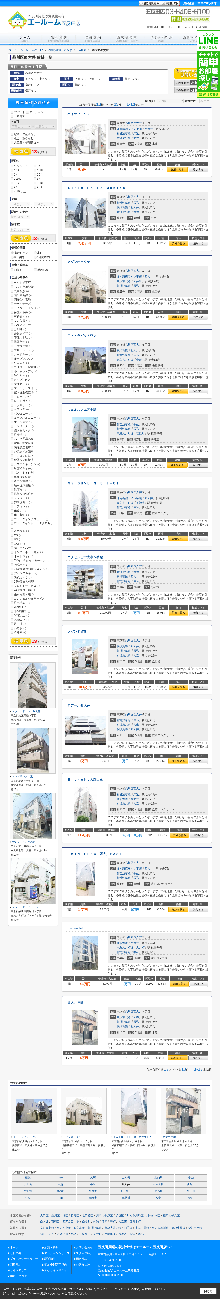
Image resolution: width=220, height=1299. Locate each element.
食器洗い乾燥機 (25, 460)
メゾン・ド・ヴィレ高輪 (26, 711)
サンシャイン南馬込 (23, 841)
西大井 (137, 123)
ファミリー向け (25, 388)
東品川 (158, 1191)
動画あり (43, 269)
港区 (65, 1215)
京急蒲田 (84, 1234)
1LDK (40, 170)
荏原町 (140, 433)
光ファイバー (24, 547)
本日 (40, 252)
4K (15, 187)
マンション (36, 112)
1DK (16, 170)
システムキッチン (27, 464)
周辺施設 (81, 1258)
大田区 (44, 1215)
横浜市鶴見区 (171, 1215)
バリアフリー (24, 324)
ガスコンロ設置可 (27, 367)
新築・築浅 (51, 1247)
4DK (39, 187)
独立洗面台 (23, 502)
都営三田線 (195, 1227)
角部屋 (20, 632)
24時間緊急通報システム (31, 569)
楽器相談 (21, 291)
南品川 (126, 1197)
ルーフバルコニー (27, 417)
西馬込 (122, 1234)
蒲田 (43, 1234)
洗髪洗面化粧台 (25, 493)
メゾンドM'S (76, 631)
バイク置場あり (25, 438)
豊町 (191, 1197)
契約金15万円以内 (55, 1264)
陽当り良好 (23, 295)
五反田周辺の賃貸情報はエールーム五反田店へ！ (136, 1247)
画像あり (19, 269)
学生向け (21, 375)
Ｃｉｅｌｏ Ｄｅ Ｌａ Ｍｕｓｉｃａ (96, 188)
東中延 (191, 1191)
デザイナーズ (24, 303)
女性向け (21, 384)
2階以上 (21, 607)
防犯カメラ (23, 577)
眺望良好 (21, 341)
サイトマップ (18, 1270)
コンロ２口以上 (25, 455)
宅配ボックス (24, 564)
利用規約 (15, 1264)
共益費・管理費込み (26, 142)
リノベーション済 (27, 308)
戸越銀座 (110, 1234)
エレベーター (24, 426)
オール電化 (23, 422)
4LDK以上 (20, 191)
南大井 (93, 1197)
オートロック (24, 556)
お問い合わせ (84, 1247)
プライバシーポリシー (24, 1258)
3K (38, 178)
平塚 (28, 1197)
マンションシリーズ (57, 1253)
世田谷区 (87, 1215)
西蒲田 (55, 1221)
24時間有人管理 (25, 581)
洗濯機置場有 (24, 447)
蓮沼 (132, 1234)
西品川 (191, 1184)
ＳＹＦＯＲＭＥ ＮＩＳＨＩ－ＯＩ (93, 483)
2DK (39, 174)
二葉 (60, 1197)
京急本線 (79, 1227)
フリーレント (24, 350)
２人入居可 (23, 320)
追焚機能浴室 (24, 477)
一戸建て (19, 116)
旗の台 (60, 1191)
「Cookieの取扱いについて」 (44, 1293)
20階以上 (21, 619)
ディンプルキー (25, 573)
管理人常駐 (23, 337)
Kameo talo (75, 928)
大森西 (122, 1221)
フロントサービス (27, 586)
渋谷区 (120, 1215)
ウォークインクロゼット (31, 519)
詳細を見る (177, 169)
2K (15, 174)
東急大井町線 (125, 359)
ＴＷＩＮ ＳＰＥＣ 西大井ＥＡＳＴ (94, 854)
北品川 (158, 1177)
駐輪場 (20, 434)
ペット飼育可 (24, 282)
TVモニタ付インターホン (31, 560)
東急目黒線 (142, 1227)
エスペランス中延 (22, 776)
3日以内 (19, 257)
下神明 (140, 502)
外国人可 (21, 363)
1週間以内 (43, 257)
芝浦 (96, 1221)
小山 (191, 1177)
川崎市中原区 (104, 1215)
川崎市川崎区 (135, 1215)
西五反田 (158, 1184)
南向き (20, 628)
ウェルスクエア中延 (81, 409)
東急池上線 (64, 1227)
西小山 (142, 1234)
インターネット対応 (28, 552)
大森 (136, 138)
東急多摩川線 (160, 1227)
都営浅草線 (124, 133)
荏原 (28, 1177)
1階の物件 (22, 611)
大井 (60, 1177)
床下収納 (21, 514)
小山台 (28, 1184)
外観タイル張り (25, 451)
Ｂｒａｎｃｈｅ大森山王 (85, 779)
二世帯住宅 (23, 346)
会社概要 (15, 1253)
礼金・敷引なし (24, 138)
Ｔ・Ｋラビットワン (81, 335)
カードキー (23, 354)
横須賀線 (122, 207)
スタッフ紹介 (84, 1253)
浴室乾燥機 (23, 481)
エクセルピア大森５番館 (85, 557)
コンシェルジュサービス (31, 598)
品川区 (129, 123)
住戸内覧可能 (24, 594)
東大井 (93, 1191)
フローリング (24, 396)
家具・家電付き (25, 443)
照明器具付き (24, 430)
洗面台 (20, 489)
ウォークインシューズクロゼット (33, 525)
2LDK (17, 178)
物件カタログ (18, 1276)
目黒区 (75, 1215)
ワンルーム (21, 166)
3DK (16, 183)
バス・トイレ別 (25, 472)
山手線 (128, 1227)
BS (17, 539)
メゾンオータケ (78, 262)
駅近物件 (50, 1258)
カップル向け (24, 379)
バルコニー (23, 413)
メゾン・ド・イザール (25, 907)
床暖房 (20, 510)
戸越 (60, 1184)
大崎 (93, 1177)
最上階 (20, 623)
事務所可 (21, 316)
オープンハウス (25, 358)
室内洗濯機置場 (25, 392)
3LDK (40, 183)
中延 (139, 359)
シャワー (21, 498)
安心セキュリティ (55, 1270)
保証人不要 (23, 312)
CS (17, 535)
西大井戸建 (75, 1002)
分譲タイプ (23, 333)
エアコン (21, 506)
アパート (19, 112)
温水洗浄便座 (24, 485)
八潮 (158, 1197)
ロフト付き (23, 400)
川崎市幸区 (153, 1215)
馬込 (136, 133)
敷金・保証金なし (25, 134)
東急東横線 (178, 1227)
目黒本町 (135, 1221)
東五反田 (125, 1191)
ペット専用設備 (25, 286)
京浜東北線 (124, 138)
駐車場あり (23, 602)
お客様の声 (83, 1264)
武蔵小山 (62, 1234)
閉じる (208, 1291)
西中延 (28, 1191)
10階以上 (21, 615)
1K (38, 166)
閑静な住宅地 (24, 299)
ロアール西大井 (78, 705)
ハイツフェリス (78, 114)
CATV (19, 543)
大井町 (137, 281)
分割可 (20, 329)
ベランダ (21, 409)
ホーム (14, 1247)
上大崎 (126, 1177)
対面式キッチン (25, 468)
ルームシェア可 (25, 371)
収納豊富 (21, 531)
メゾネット (23, 405)
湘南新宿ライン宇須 (129, 129)
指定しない (21, 252)
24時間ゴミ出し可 (27, 590)
